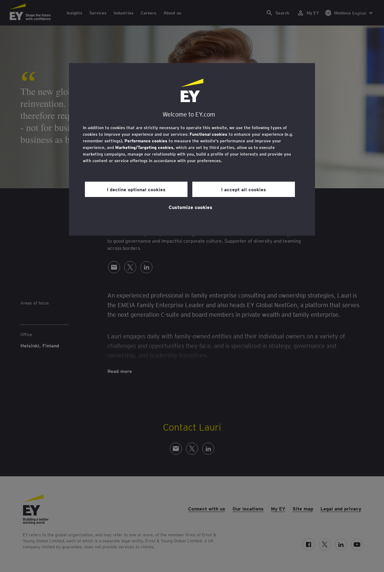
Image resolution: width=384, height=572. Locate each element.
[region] (192, 149)
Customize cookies (190, 207)
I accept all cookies (243, 189)
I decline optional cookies (136, 189)
